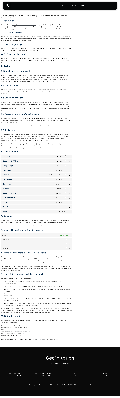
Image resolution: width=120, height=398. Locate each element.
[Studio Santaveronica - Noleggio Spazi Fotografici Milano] (25, 6)
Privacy (74, 373)
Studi (52, 6)
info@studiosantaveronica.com (45, 373)
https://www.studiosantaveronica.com (24, 25)
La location (71, 6)
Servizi (61, 6)
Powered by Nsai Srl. (85, 385)
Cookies (75, 375)
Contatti (82, 6)
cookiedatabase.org (39, 339)
